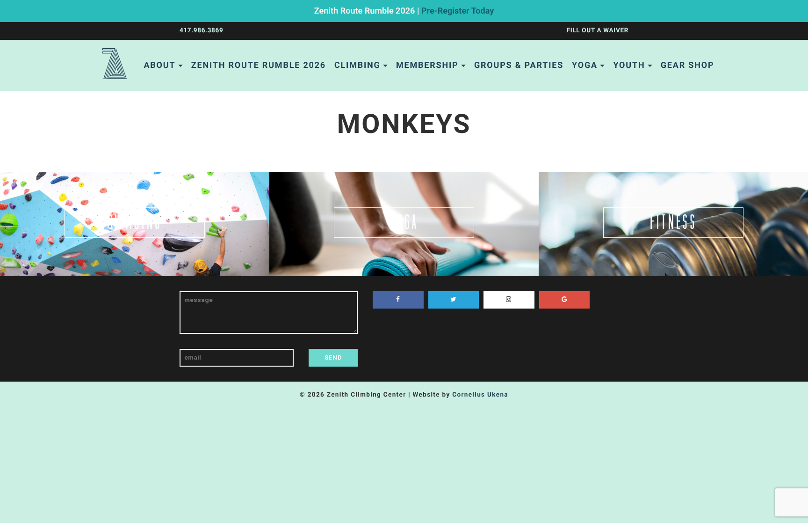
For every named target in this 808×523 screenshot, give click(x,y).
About (159, 65)
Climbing (357, 65)
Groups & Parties (518, 65)
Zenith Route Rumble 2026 (258, 65)
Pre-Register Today (457, 11)
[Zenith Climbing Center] (115, 65)
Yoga (585, 65)
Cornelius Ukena (480, 394)
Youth (629, 65)
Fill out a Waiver (597, 30)
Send (333, 357)
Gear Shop (687, 65)
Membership (427, 65)
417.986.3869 (201, 30)
